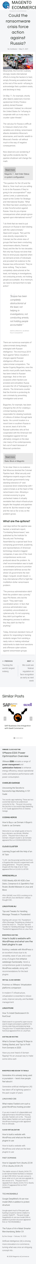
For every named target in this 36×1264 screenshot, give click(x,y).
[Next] (31, 719)
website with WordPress (21, 949)
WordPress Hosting (10, 935)
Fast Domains (9, 1158)
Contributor (13, 49)
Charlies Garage (11, 783)
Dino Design (8, 1236)
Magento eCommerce (18, 11)
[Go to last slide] (5, 719)
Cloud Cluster (10, 846)
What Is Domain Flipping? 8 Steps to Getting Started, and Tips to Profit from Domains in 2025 (17, 1044)
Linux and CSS (9, 1099)
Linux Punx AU (9, 906)
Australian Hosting (10, 1037)
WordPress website (10, 968)
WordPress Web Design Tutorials (15, 1071)
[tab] (14, 738)
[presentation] (18, 711)
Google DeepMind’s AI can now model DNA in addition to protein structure (15, 1202)
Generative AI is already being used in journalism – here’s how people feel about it (17, 1078)
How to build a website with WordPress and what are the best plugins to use (17, 941)
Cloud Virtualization (11, 1130)
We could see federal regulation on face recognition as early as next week (27, 671)
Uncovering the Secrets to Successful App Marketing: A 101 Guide (16, 791)
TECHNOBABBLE (10, 1194)
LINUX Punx (7, 1008)
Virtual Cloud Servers (11, 980)
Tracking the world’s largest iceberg (8, 666)
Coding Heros (9, 817)
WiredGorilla (9, 876)
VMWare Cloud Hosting (11, 749)
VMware (8, 761)
